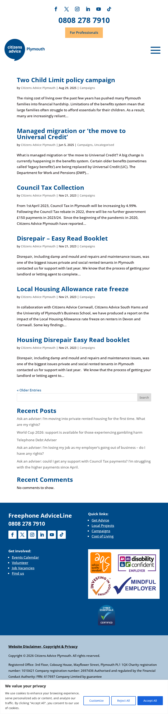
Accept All (150, 701)
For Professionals (84, 32)
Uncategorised (104, 145)
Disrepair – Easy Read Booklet (62, 238)
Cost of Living (103, 536)
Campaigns (87, 88)
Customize (96, 701)
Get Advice (100, 520)
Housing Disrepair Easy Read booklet (74, 339)
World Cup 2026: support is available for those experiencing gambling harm (79, 432)
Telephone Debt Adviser (37, 440)
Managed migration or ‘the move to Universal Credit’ (71, 133)
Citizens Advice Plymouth (38, 88)
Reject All (123, 701)
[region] (84, 697)
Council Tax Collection (51, 187)
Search (144, 397)
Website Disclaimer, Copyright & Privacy (43, 646)
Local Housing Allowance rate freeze (73, 289)
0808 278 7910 (84, 20)
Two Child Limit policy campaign (66, 80)
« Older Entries (29, 390)
